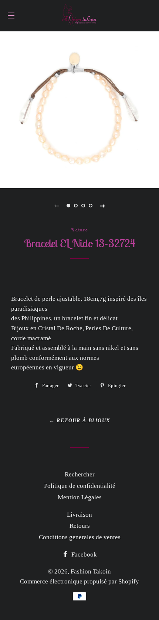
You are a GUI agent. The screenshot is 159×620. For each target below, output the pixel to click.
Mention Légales (80, 497)
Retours (80, 525)
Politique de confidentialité (79, 485)
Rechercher (80, 474)
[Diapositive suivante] (102, 205)
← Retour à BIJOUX (79, 420)
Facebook (83, 554)
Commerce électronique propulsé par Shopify (79, 581)
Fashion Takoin (91, 571)
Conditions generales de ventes (80, 537)
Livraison (79, 514)
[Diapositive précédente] (56, 205)
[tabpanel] (79, 109)
